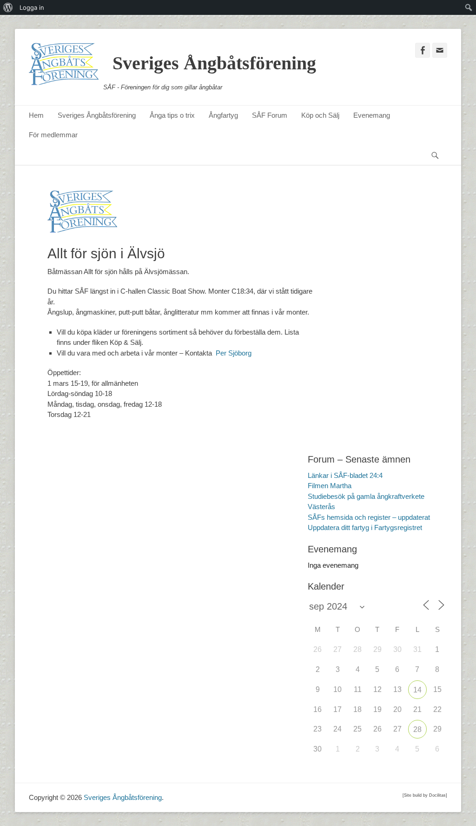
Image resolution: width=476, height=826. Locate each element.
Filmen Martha (329, 486)
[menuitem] (8, 7)
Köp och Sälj (320, 115)
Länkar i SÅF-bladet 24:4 (345, 475)
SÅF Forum (269, 115)
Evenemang (371, 115)
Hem (36, 115)
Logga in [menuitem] (32, 7)
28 (417, 729)
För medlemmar (53, 135)
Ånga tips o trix (172, 115)
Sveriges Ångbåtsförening (214, 63)
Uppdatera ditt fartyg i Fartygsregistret (365, 527)
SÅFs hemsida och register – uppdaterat (369, 517)
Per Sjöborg (233, 353)
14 (417, 690)
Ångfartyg (223, 115)
